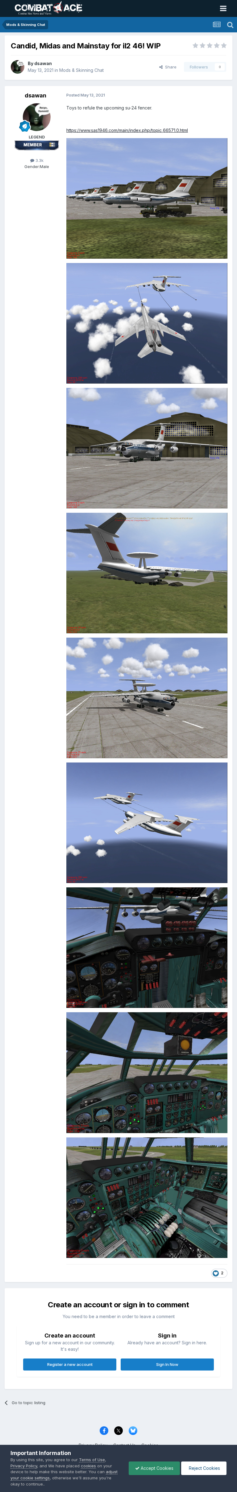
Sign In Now (167, 1364)
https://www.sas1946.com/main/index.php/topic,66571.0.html (127, 130)
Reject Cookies (204, 1468)
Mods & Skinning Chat (81, 70)
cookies (88, 1465)
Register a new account (70, 1364)
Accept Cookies (156, 1468)
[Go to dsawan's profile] (17, 67)
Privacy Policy (23, 1465)
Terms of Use (92, 1459)
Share (170, 66)
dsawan (43, 63)
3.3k (39, 160)
